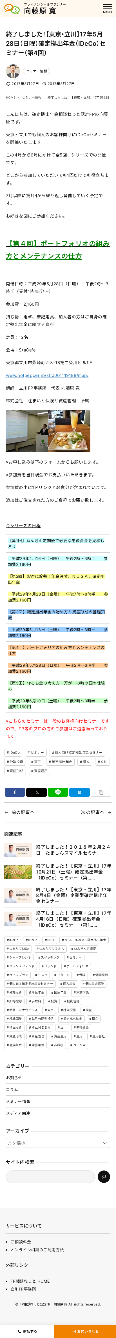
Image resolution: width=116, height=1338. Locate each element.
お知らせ (14, 1077)
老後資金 (82, 1027)
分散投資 (16, 762)
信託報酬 (101, 975)
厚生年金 (38, 992)
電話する (30, 1331)
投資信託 (73, 1001)
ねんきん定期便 (85, 949)
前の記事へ (23, 812)
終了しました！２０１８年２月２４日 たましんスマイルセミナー (73, 850)
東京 (37, 762)
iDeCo (15, 752)
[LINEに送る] (58, 792)
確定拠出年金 (62, 762)
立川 (104, 762)
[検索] (104, 1176)
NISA (51, 940)
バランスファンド (21, 966)
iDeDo (32, 940)
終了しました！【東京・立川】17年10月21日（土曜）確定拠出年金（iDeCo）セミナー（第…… (73, 872)
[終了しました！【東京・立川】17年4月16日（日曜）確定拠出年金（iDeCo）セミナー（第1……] (18, 919)
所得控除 (15, 1001)
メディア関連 (18, 1113)
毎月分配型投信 (42, 1019)
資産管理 (38, 1036)
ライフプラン (18, 975)
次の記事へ (92, 812)
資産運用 (41, 771)
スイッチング (50, 957)
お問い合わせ (88, 1331)
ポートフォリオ (77, 966)
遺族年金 (15, 1045)
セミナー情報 (36, 71)
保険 (82, 975)
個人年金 (69, 984)
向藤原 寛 (40, 10)
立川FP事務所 (23, 1289)
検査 (89, 1010)
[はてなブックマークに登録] (79, 792)
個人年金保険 (94, 984)
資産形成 (16, 771)
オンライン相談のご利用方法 (37, 1249)
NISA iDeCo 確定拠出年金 (85, 940)
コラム (12, 1089)
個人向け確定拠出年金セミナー (79, 752)
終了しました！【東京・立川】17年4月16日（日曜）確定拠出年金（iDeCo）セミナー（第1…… (73, 919)
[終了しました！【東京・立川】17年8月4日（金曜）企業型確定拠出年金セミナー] (18, 895)
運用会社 (98, 1036)
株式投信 (69, 1010)
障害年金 (38, 1045)
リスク (42, 975)
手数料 (36, 1001)
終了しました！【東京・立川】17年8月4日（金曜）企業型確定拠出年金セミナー (73, 895)
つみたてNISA (19, 949)
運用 (79, 1036)
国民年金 (60, 992)
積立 (86, 762)
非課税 (58, 1045)
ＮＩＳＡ (79, 1045)
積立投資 (15, 1027)
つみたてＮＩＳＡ (51, 949)
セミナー (37, 752)
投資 (54, 1001)
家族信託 (82, 992)
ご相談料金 (20, 1241)
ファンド (50, 966)
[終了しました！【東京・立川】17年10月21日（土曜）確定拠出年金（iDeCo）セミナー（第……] (18, 872)
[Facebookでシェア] (15, 792)
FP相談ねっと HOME (30, 1281)
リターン (63, 975)
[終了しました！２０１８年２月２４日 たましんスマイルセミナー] (18, 850)
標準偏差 (15, 1019)
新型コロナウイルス (23, 1010)
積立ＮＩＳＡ (41, 1027)
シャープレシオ (20, 957)
